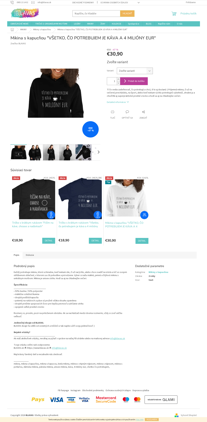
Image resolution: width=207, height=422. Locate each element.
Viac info (139, 419)
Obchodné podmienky (83, 2)
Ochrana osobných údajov (114, 2)
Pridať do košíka (136, 81)
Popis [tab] (16, 255)
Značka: (18, 43)
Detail (49, 240)
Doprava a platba (141, 390)
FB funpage (63, 390)
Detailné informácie (116, 102)
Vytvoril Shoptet (189, 415)
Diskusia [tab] (30, 255)
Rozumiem (152, 419)
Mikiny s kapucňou (158, 272)
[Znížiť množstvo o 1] (118, 83)
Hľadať (127, 13)
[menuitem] (19, 23)
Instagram (76, 390)
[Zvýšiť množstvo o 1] (118, 79)
